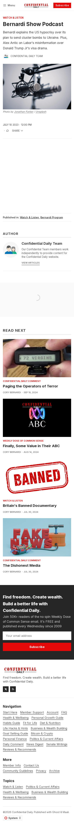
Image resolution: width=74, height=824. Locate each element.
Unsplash (41, 111)
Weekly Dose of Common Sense (23, 441)
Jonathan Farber (23, 111)
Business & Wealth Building (49, 792)
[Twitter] (6, 689)
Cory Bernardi (12, 392)
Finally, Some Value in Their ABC (31, 446)
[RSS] (13, 689)
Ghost (56, 812)
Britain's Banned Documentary (30, 505)
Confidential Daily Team (27, 56)
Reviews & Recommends (19, 797)
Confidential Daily (22, 812)
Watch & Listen (13, 18)
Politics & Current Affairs (42, 787)
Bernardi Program (51, 217)
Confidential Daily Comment (22, 381)
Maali (66, 812)
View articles (31, 262)
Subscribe (62, 5)
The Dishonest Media (21, 565)
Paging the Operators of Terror (30, 386)
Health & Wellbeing (16, 792)
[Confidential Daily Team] (6, 56)
